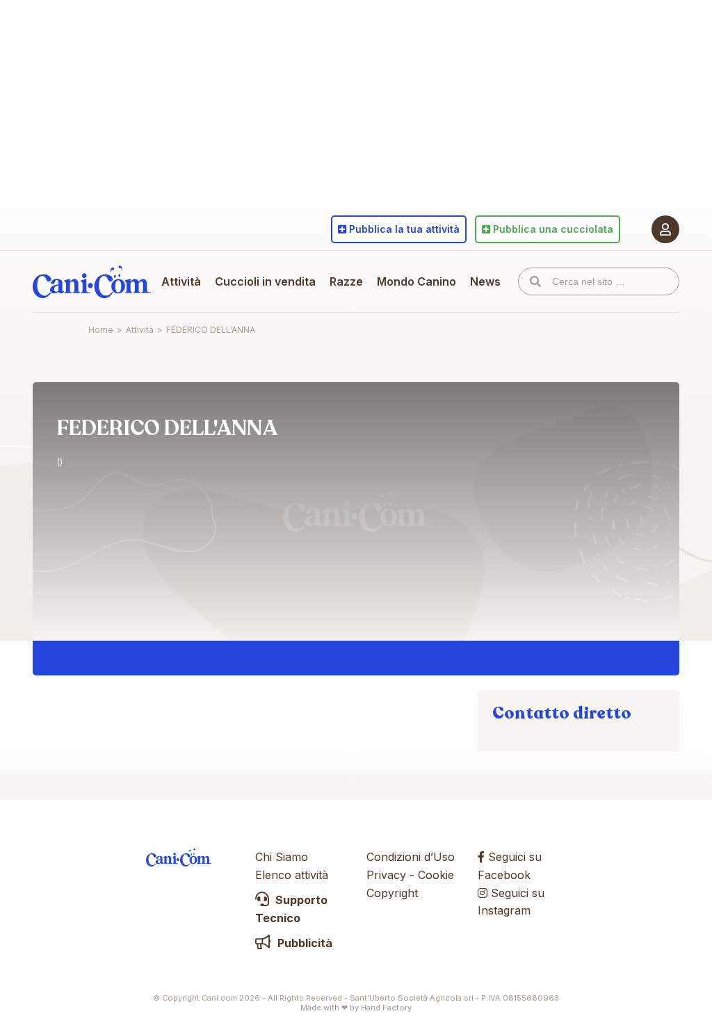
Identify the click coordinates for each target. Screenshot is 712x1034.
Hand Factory (386, 1007)
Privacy (386, 875)
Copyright (392, 893)
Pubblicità (303, 943)
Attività (181, 281)
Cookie (436, 875)
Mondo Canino (416, 281)
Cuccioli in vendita (265, 281)
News (485, 281)
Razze (346, 281)
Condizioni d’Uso (410, 857)
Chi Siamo (281, 857)
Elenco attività (291, 875)
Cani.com (92, 281)
